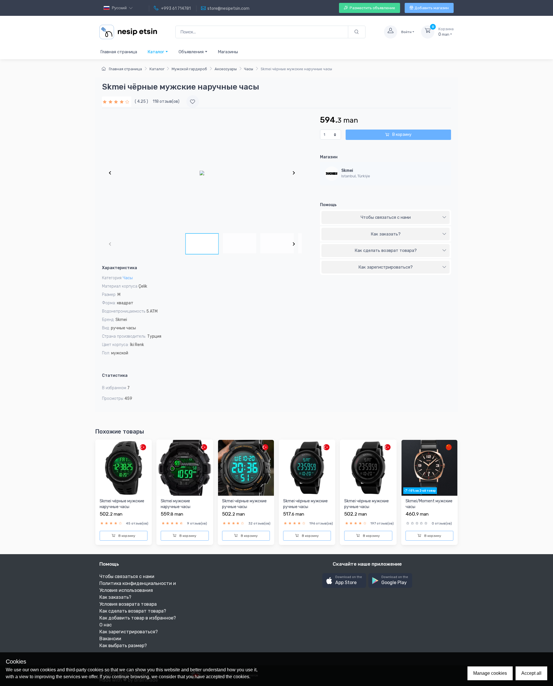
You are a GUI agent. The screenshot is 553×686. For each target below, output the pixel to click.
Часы (248, 69)
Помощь (328, 204)
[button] (344, 580)
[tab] (385, 217)
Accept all (531, 673)
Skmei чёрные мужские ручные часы (244, 504)
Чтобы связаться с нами (386, 217)
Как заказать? (386, 234)
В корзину (401, 134)
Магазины (228, 51)
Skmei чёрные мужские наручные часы (122, 504)
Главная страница (118, 51)
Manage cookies (490, 673)
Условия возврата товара (128, 604)
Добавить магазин (431, 8)
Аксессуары (226, 69)
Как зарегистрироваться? (385, 267)
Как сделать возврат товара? (386, 250)
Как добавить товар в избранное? (137, 618)
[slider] (116, 101)
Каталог (156, 51)
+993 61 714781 (175, 8)
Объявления (192, 51)
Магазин (329, 157)
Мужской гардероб (189, 69)
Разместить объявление (372, 8)
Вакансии (110, 638)
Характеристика (119, 267)
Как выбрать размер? (123, 645)
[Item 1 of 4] (202, 172)
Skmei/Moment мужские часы (429, 504)
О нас (105, 625)
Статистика (115, 375)
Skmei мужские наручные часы (175, 504)
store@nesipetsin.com (228, 8)
